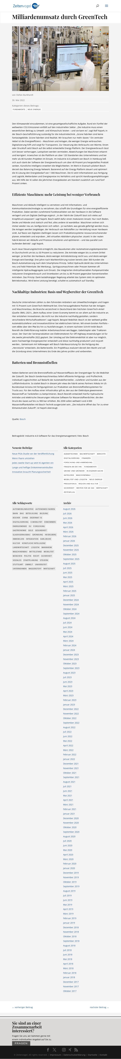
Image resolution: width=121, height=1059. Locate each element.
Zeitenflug (69, 492)
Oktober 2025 (69, 554)
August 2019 (69, 890)
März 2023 (68, 695)
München (17, 556)
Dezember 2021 (71, 763)
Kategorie (69, 475)
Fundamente (19, 109)
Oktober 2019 (69, 881)
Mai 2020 (67, 850)
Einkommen (50, 522)
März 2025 (68, 586)
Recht (36, 556)
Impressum (55, 1054)
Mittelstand (35, 551)
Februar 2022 (69, 754)
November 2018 (71, 931)
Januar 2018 (69, 977)
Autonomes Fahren (45, 509)
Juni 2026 (67, 518)
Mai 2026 (67, 522)
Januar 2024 (69, 650)
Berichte (101, 454)
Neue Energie (34, 109)
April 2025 (68, 581)
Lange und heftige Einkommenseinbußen (32, 467)
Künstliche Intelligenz (33, 543)
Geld (30, 530)
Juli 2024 (67, 622)
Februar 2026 (69, 536)
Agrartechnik (71, 454)
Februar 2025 (69, 590)
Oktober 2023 (69, 663)
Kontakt (103, 1054)
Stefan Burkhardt (24, 94)
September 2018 (71, 941)
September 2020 (71, 831)
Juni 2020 (67, 845)
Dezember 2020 (71, 818)
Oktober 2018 (69, 936)
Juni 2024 (67, 627)
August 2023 (69, 672)
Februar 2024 (69, 645)
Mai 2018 (67, 959)
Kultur (16, 543)
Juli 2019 (67, 895)
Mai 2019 (67, 904)
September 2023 (71, 668)
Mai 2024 (67, 631)
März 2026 (68, 531)
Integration (32, 539)
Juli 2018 (67, 950)
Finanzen (86, 458)
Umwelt (29, 564)
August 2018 (69, 945)
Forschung (39, 526)
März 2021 (68, 804)
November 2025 (71, 549)
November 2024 (71, 604)
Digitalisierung (72, 458)
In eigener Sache (95, 471)
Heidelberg (50, 534)
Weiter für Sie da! (85, 488)
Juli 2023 (67, 677)
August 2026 (69, 508)
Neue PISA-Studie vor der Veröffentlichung (33, 453)
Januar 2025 (69, 595)
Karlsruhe (45, 539)
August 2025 (69, 563)
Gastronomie (19, 530)
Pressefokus (70, 484)
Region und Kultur (88, 484)
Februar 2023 (69, 700)
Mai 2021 (67, 795)
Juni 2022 (67, 736)
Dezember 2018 (71, 927)
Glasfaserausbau (21, 534)
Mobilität (49, 551)
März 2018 (68, 968)
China (25, 518)
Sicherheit (69, 488)
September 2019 (71, 886)
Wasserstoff (35, 568)
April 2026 (68, 527)
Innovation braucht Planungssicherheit (31, 471)
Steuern (44, 560)
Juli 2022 (67, 731)
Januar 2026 (69, 540)
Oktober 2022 (69, 718)
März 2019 (68, 913)
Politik (27, 556)
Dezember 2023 (71, 654)
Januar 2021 (69, 813)
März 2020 (68, 859)
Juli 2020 (67, 840)
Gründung (37, 534)
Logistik (35, 547)
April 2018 (68, 963)
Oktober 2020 (69, 827)
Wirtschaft (102, 488)
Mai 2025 (67, 577)
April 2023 (68, 690)
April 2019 (68, 909)
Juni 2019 (67, 900)
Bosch (23, 419)
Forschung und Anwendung (78, 462)
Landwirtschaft (21, 547)
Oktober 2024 (69, 609)
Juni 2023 (67, 681)
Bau (22, 513)
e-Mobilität (36, 522)
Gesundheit (41, 530)
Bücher (16, 518)
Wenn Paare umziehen (23, 458)
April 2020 (68, 854)
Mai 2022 (67, 740)
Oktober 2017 (69, 991)
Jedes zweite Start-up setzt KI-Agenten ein (33, 462)
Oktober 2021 (69, 772)
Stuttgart (18, 564)
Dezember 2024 (71, 599)
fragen (21, 1043)
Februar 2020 (69, 863)
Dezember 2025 (71, 545)
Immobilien (18, 539)
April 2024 (68, 636)
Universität (41, 564)
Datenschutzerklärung (74, 1054)
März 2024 (68, 640)
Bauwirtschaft (87, 454)
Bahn (15, 513)
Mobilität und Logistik (75, 479)
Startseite (92, 1054)
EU (30, 526)
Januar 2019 (69, 922)
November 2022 (71, 713)
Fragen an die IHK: (73, 467)
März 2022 (68, 750)
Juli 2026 (67, 513)
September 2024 (71, 613)
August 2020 (69, 836)
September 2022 (71, 722)
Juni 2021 (67, 791)
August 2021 (69, 781)
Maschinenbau (83, 475)
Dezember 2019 (71, 872)
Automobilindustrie (23, 509)
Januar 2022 (69, 759)
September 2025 (71, 559)
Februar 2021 (69, 809)
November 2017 (71, 986)
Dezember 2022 (71, 709)
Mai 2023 (67, 686)
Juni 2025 (67, 572)
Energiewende (20, 526)
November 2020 (71, 822)
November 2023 (71, 659)
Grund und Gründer (74, 471)
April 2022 (68, 745)
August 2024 (69, 618)
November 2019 (71, 877)
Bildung (44, 513)
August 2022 (69, 727)
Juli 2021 (67, 786)
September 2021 (71, 777)
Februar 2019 (69, 918)
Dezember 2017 (71, 981)
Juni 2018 (67, 954)
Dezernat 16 (36, 518)
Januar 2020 (69, 868)
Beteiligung (32, 513)
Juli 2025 (67, 568)
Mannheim (47, 547)
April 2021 (68, 800)
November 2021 (71, 768)
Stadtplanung (30, 560)
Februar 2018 (69, 972)
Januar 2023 (69, 704)
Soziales (17, 560)
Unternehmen (20, 568)
